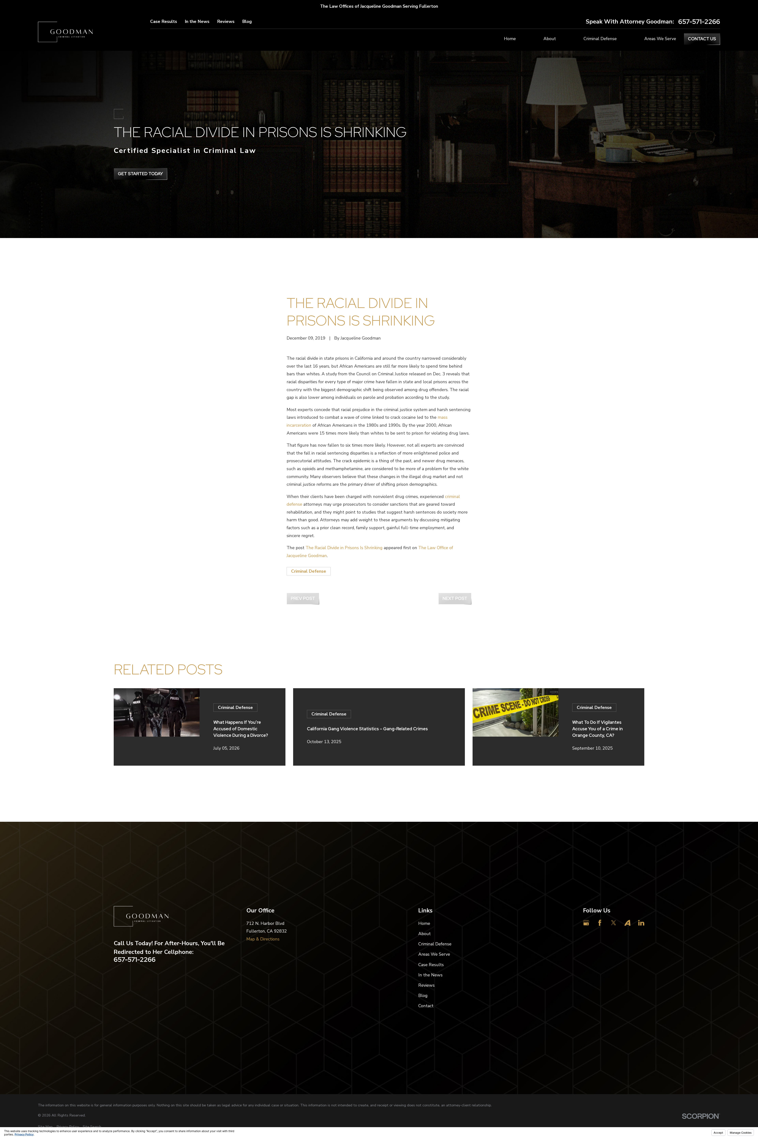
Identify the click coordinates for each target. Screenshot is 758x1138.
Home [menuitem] (510, 39)
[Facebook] (600, 923)
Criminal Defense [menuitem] (600, 39)
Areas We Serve (434, 954)
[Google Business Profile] (586, 923)
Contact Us (702, 39)
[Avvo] (627, 923)
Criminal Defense (308, 571)
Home (424, 923)
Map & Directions (263, 939)
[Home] (65, 31)
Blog (247, 21)
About (424, 934)
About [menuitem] (549, 39)
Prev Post (303, 598)
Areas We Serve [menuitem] (660, 39)
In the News (197, 21)
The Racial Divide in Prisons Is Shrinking (344, 548)
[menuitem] (45, 1127)
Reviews (226, 21)
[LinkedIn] (641, 923)
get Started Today (140, 174)
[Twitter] (614, 923)
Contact (425, 1006)
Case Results (163, 21)
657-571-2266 (699, 21)
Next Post (455, 598)
